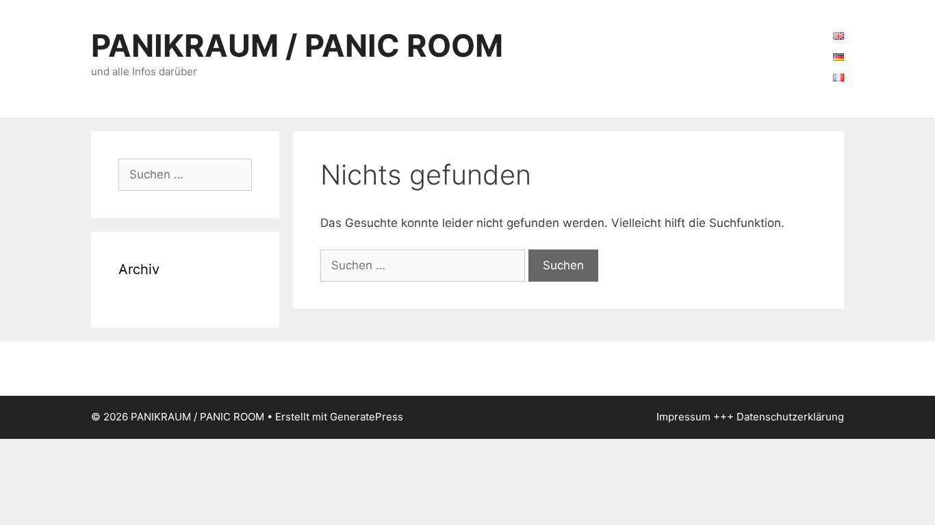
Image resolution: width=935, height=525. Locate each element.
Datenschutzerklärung (790, 416)
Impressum (683, 416)
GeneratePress (366, 416)
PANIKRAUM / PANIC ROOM (297, 45)
